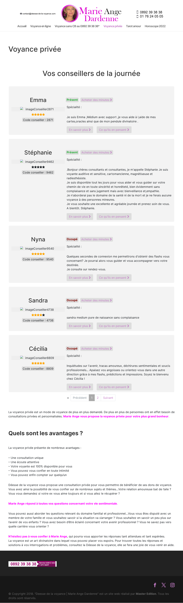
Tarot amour (133, 26)
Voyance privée (112, 26)
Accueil (21, 26)
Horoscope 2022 (155, 26)
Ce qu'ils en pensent (113, 129)
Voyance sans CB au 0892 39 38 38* (77, 26)
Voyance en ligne (40, 26)
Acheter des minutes (95, 100)
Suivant (108, 397)
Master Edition (146, 593)
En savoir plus (79, 129)
